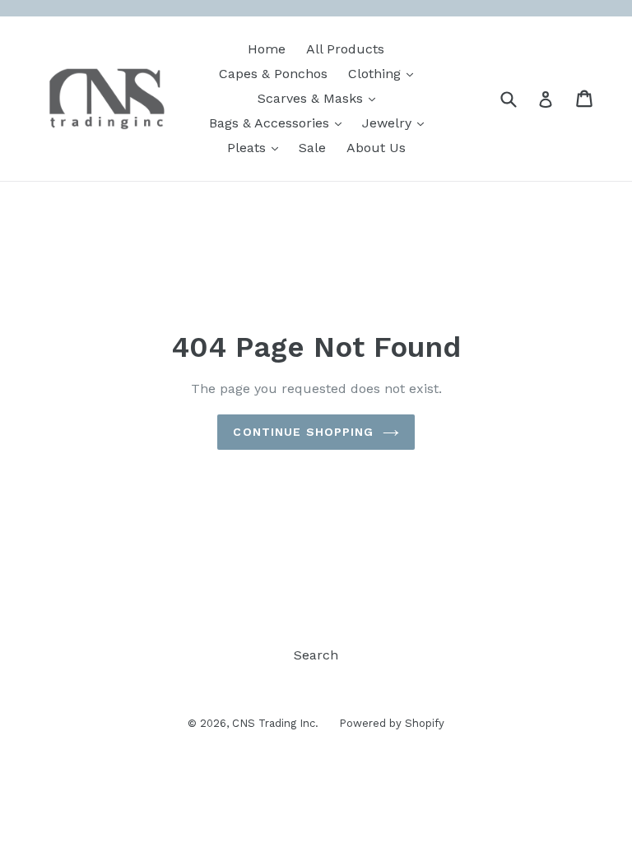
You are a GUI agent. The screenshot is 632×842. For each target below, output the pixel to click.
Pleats (256, 147)
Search (316, 655)
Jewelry (397, 122)
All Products (345, 49)
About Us (376, 147)
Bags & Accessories (279, 122)
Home (267, 49)
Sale (312, 147)
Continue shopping (303, 431)
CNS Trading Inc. (275, 723)
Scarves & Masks (320, 98)
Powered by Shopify (391, 723)
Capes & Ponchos (273, 73)
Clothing (384, 73)
